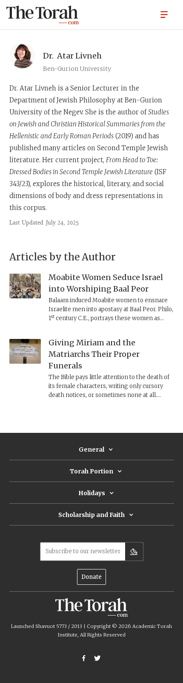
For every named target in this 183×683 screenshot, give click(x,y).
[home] (42, 15)
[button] (164, 14)
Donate (91, 577)
